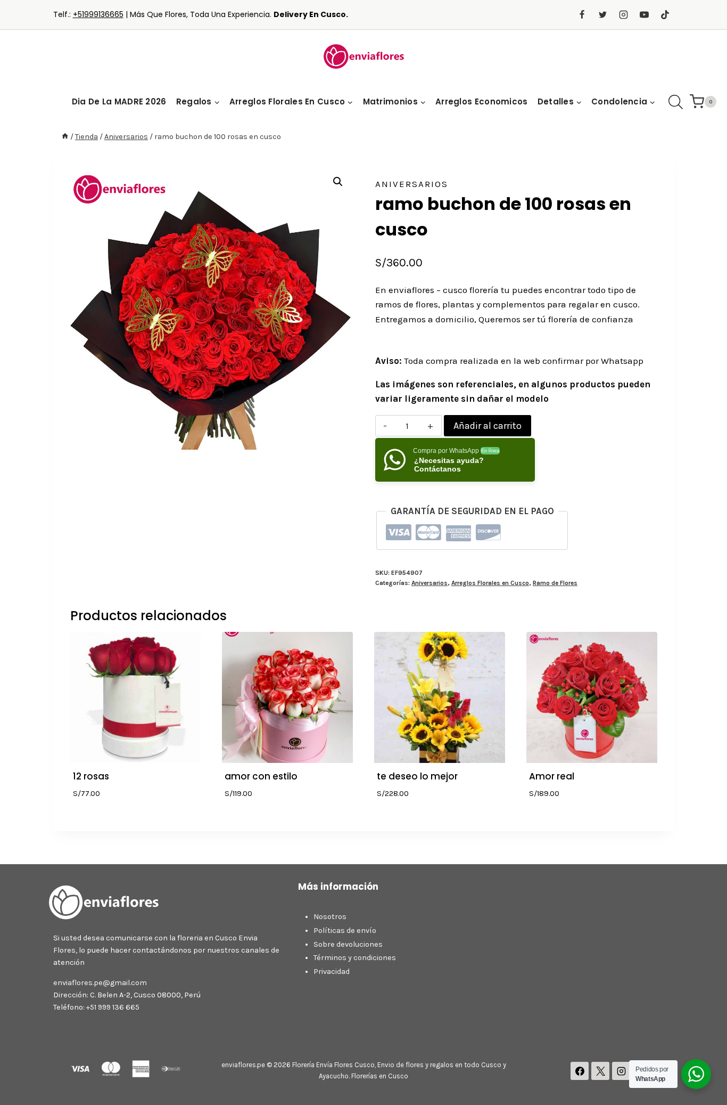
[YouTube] (644, 15)
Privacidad (331, 971)
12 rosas (91, 776)
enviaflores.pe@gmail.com (100, 982)
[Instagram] (623, 15)
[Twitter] (602, 15)
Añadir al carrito (487, 426)
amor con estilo (261, 776)
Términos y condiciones (354, 957)
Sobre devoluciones (348, 944)
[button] (338, 181)
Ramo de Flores (555, 583)
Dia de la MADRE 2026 (119, 101)
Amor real (551, 776)
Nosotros (329, 916)
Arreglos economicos (481, 101)
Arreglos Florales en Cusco (490, 583)
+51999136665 (98, 14)
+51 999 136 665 (112, 1007)
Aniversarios (411, 183)
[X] (600, 1071)
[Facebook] (582, 15)
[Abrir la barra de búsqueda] (675, 102)
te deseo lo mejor (417, 776)
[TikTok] (665, 15)
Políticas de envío (344, 930)
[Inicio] (65, 136)
